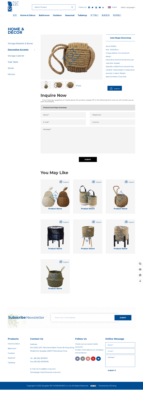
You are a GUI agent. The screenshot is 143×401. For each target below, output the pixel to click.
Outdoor (57, 15)
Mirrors (11, 74)
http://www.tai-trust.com (50, 372)
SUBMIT (123, 318)
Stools (11, 68)
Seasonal (69, 15)
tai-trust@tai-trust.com (46, 369)
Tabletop (82, 15)
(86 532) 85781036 (41, 362)
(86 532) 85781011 (41, 358)
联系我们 (117, 15)
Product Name (55, 209)
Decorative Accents (18, 49)
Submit (88, 159)
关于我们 (94, 15)
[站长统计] (93, 386)
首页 (15, 15)
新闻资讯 (106, 15)
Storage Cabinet (16, 56)
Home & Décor (28, 15)
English (114, 7)
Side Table (13, 62)
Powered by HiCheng (107, 386)
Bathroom (44, 15)
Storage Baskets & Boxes (20, 43)
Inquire (117, 89)
